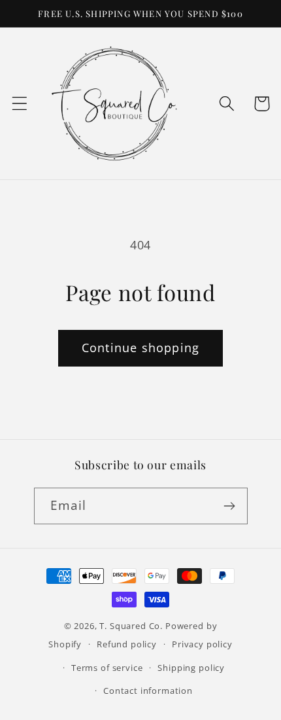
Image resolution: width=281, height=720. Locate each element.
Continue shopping (140, 347)
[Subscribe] (229, 506)
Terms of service (106, 668)
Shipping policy (191, 668)
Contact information (148, 690)
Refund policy (127, 644)
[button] (20, 103)
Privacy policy (202, 644)
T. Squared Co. (131, 626)
